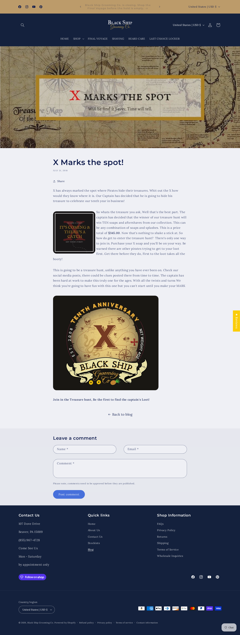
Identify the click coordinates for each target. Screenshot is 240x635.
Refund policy (86, 622)
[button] (23, 25)
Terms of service (124, 622)
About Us (94, 530)
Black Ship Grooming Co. (40, 622)
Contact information (147, 622)
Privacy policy (104, 622)
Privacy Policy (166, 530)
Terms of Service (168, 549)
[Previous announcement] (80, 6)
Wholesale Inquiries (170, 556)
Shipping (162, 543)
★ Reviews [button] (237, 321)
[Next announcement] (159, 6)
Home (92, 523)
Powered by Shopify (65, 622)
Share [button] (61, 181)
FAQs (160, 523)
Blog (91, 549)
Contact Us (95, 536)
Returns (162, 536)
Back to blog (122, 414)
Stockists (94, 543)
